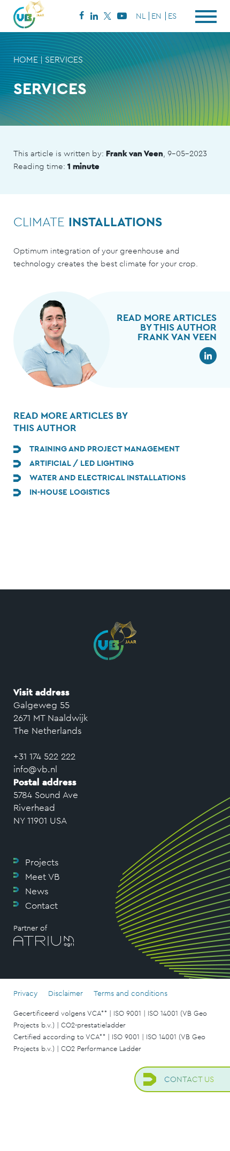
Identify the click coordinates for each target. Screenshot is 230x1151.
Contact (41, 905)
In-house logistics (69, 492)
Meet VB (42, 877)
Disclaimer (65, 993)
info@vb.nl (35, 769)
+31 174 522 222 (44, 756)
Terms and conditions (130, 993)
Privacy (25, 993)
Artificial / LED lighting (81, 463)
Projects (42, 862)
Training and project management (104, 448)
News (37, 891)
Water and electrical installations (107, 477)
